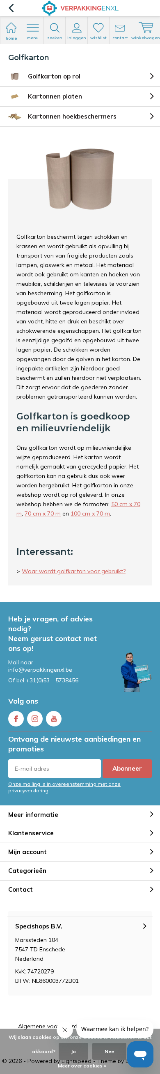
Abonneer (127, 768)
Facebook (16, 718)
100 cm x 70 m (90, 513)
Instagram (35, 718)
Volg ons (23, 701)
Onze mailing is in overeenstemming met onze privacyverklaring (64, 787)
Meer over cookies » (82, 1066)
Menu (33, 37)
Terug (11, 8)
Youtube (54, 718)
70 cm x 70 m (43, 513)
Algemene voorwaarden (51, 1026)
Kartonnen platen (55, 96)
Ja (73, 1051)
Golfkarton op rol (54, 76)
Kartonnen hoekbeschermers (72, 116)
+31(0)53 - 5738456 (52, 680)
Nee (109, 1051)
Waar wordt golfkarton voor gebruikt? (74, 571)
